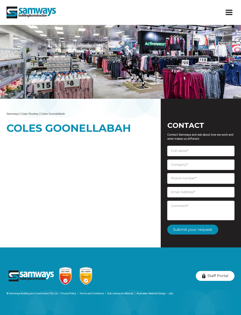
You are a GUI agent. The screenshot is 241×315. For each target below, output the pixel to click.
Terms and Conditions (92, 293)
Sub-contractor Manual (120, 293)
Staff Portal (217, 275)
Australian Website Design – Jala (155, 293)
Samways (13, 113)
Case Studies (29, 113)
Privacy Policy (68, 293)
